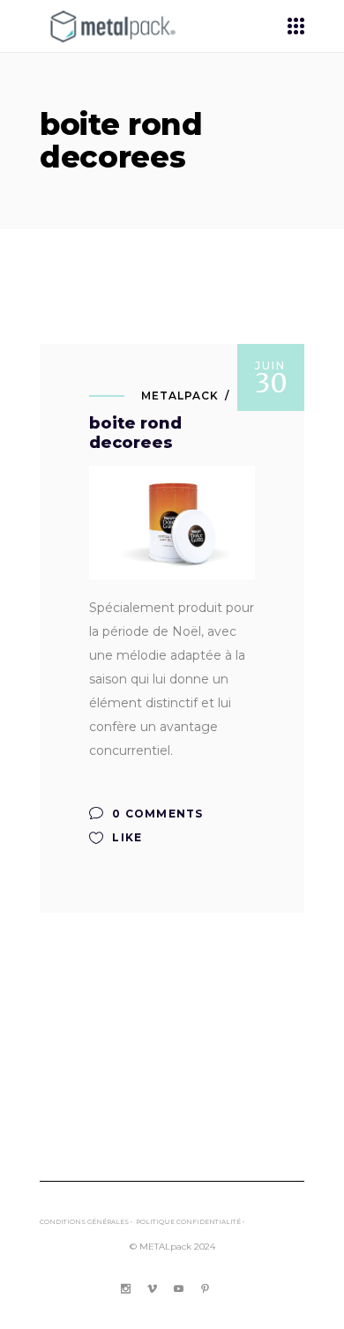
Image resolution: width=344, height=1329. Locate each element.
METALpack (180, 395)
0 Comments (155, 813)
